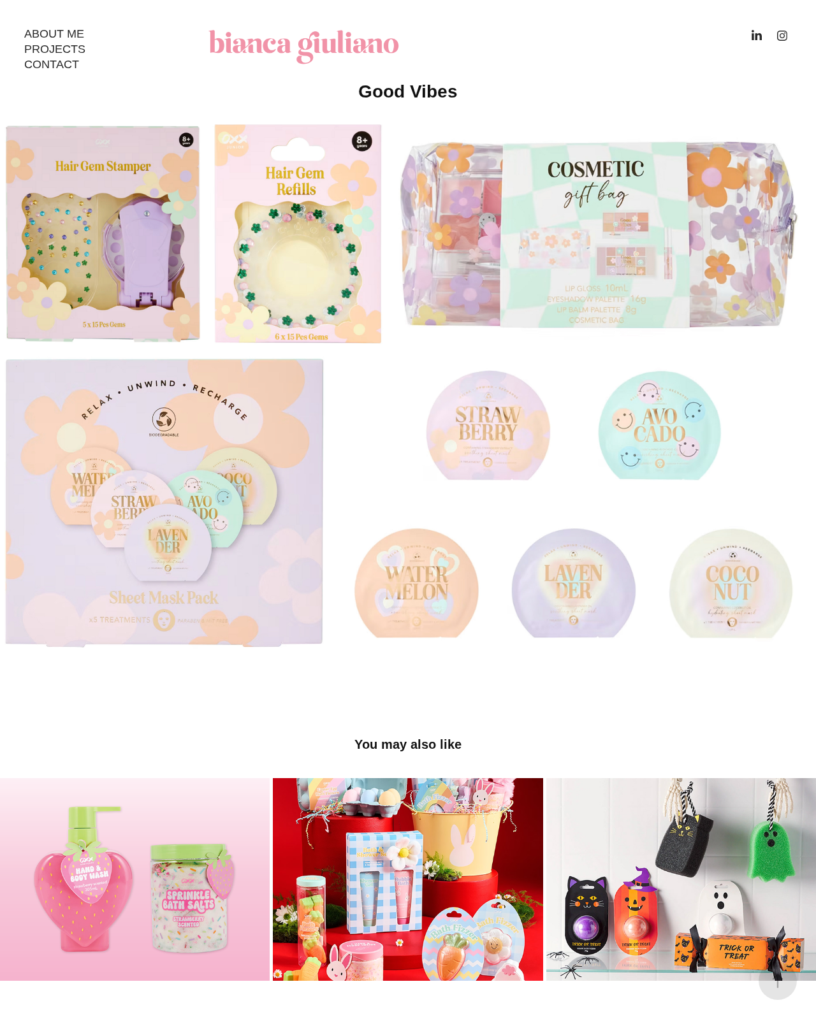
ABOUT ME (54, 33)
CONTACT (51, 64)
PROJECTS (54, 49)
